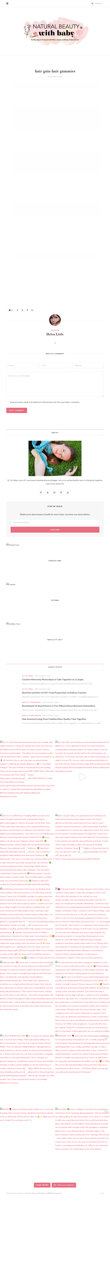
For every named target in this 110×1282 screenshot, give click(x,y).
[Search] (93, 3)
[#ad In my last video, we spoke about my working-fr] (82, 850)
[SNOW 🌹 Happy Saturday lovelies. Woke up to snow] (27, 1143)
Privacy (34, 1193)
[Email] (4, 115)
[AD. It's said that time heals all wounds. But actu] (27, 776)
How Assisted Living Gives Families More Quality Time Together (54, 719)
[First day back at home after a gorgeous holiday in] (82, 997)
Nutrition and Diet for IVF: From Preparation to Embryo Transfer (54, 692)
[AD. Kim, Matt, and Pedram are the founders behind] (82, 776)
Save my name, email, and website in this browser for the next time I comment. (45, 402)
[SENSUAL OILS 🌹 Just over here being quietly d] (82, 1070)
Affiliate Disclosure (54, 1193)
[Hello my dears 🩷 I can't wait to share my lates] (27, 997)
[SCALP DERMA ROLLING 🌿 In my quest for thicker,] (27, 1070)
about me (60, 484)
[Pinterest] (4, 108)
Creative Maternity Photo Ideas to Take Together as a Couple (53, 679)
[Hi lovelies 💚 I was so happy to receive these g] (82, 1143)
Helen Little (55, 334)
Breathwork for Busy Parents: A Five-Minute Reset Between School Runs (58, 706)
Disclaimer (42, 1193)
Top (102, 1193)
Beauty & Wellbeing (31, 702)
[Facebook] (4, 93)
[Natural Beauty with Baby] (55, 31)
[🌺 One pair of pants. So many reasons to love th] (82, 923)
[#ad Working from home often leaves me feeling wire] (27, 923)
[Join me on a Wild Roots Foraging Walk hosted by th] (27, 850)
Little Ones (27, 676)
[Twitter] (4, 101)
